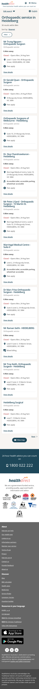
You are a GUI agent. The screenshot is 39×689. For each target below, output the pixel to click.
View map (22, 440)
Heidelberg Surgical (13, 402)
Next (33, 436)
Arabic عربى (6, 610)
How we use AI (7, 558)
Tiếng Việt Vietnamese (9, 626)
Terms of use (6, 550)
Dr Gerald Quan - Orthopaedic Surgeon (18, 81)
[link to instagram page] (12, 650)
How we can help (8, 531)
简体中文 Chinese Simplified (11, 618)
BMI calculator (7, 582)
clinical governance (24, 659)
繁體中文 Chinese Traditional (12, 622)
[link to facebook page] (7, 650)
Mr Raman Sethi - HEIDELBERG (18, 328)
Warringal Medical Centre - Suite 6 (16, 246)
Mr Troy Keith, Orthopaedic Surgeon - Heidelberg (17, 365)
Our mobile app (7, 534)
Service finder (6, 594)
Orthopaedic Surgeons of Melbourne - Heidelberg (16, 119)
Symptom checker (8, 597)
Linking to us (6, 538)
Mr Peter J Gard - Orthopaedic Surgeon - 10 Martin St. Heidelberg (18, 204)
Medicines (5, 590)
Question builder (8, 601)
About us (5, 569)
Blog (3, 578)
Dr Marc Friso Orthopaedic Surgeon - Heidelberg (16, 291)
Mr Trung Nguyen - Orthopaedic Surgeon (14, 42)
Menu (33, 3)
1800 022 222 (20, 465)
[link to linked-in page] (17, 650)
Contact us (5, 562)
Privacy (4, 554)
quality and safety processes (20, 661)
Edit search (7, 11)
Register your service (9, 546)
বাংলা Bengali (6, 614)
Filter (8, 35)
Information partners (9, 542)
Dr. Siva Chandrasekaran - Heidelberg (16, 155)
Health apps (6, 586)
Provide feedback (8, 565)
